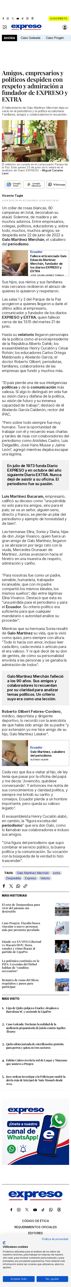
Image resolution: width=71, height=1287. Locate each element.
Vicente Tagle (12, 195)
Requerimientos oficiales (35, 1227)
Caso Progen (55, 38)
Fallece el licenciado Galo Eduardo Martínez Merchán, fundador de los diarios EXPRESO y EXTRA (48, 263)
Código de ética (35, 1221)
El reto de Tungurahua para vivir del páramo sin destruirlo (21, 908)
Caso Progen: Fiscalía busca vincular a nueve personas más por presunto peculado (21, 926)
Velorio (45, 878)
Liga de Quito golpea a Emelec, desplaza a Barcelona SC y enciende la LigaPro (32, 1009)
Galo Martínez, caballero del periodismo (47, 753)
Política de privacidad (55, 1239)
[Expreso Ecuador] (35, 1199)
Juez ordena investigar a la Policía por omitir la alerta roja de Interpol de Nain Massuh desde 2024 (36, 1080)
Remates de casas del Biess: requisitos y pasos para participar (20, 983)
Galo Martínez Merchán (33, 873)
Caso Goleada (30, 38)
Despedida (13, 878)
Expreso (30, 878)
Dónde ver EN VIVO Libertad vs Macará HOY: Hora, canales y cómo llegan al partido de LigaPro (21, 947)
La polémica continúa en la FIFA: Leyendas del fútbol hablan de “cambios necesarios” (20, 966)
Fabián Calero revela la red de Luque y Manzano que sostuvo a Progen (36, 1062)
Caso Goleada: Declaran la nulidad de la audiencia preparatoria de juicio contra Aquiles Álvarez (36, 1027)
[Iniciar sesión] (65, 27)
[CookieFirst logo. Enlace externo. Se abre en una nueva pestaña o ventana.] (4, 1243)
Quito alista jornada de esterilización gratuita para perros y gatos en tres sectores (35, 1046)
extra (56, 873)
